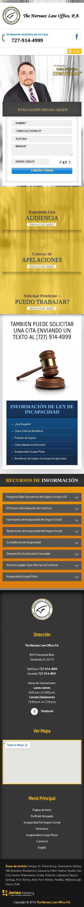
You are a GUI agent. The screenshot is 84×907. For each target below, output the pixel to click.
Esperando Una (42, 211)
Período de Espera (25, 438)
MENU (76, 51)
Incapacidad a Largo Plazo (30, 451)
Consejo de (42, 253)
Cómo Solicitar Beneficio (29, 431)
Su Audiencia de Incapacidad (23, 542)
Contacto (42, 841)
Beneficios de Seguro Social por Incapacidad (40, 458)
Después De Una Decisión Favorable (28, 554)
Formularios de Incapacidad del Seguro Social (34, 519)
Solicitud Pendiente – (42, 295)
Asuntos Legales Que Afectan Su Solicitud (32, 565)
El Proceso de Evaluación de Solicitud (28, 508)
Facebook (47, 711)
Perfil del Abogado (42, 816)
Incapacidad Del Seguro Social (42, 822)
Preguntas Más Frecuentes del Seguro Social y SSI (36, 497)
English (42, 847)
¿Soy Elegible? (23, 424)
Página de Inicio (42, 810)
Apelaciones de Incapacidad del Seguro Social (34, 531)
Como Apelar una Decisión (30, 445)
